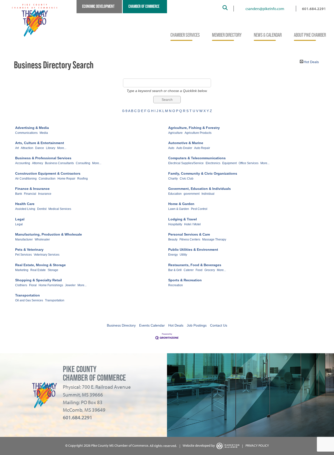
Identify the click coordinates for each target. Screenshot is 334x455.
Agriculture (175, 133)
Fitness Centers (189, 239)
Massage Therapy (214, 239)
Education (175, 193)
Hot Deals (311, 61)
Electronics (213, 163)
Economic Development (98, 6)
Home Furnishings (51, 285)
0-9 (124, 111)
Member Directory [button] (227, 35)
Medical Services (59, 209)
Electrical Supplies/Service (186, 163)
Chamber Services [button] (185, 35)
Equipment (229, 163)
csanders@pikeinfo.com (264, 8)
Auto (171, 148)
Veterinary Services (46, 254)
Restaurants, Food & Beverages (194, 265)
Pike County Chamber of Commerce (94, 373)
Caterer (189, 270)
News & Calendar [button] (268, 35)
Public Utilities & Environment (193, 249)
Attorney (37, 163)
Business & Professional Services (43, 158)
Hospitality (175, 224)
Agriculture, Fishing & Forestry (194, 128)
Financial (30, 193)
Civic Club (186, 178)
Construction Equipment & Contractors (47, 173)
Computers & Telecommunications (197, 158)
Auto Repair (202, 148)
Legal (19, 219)
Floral (33, 285)
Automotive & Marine (185, 143)
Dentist (41, 209)
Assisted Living (25, 209)
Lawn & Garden (178, 209)
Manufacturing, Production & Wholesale (48, 234)
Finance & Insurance (32, 189)
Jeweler (70, 285)
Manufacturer (24, 239)
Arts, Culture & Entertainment (39, 143)
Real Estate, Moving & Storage (40, 265)
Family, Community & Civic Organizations (202, 173)
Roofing (82, 178)
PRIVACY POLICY (257, 446)
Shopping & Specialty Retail (38, 280)
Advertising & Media (32, 128)
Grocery (209, 270)
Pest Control (199, 209)
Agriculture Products (198, 133)
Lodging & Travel (182, 219)
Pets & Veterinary (29, 249)
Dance (39, 148)
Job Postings (197, 325)
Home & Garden (181, 204)
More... (61, 148)
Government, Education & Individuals (199, 189)
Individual (207, 193)
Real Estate (38, 270)
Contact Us (218, 325)
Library (50, 148)
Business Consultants (59, 163)
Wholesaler (42, 239)
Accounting (22, 163)
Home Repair (66, 178)
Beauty (173, 239)
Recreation (175, 285)
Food (199, 270)
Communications (26, 133)
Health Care (24, 204)
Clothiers (21, 285)
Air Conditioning (26, 178)
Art (17, 148)
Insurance (44, 193)
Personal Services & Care (189, 234)
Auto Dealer (184, 148)
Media (44, 133)
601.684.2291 (314, 8)
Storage (53, 270)
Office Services (248, 163)
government (192, 193)
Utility (183, 254)
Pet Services (23, 254)
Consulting (83, 163)
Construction (47, 178)
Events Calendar (152, 325)
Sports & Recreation (185, 280)
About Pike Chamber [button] (310, 35)
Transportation (27, 295)
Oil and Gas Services (29, 300)
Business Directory (121, 325)
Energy (173, 254)
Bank (18, 193)
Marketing (21, 270)
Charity (173, 178)
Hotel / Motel (192, 224)
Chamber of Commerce (143, 6)
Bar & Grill (175, 270)
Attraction (27, 148)
